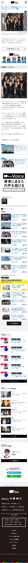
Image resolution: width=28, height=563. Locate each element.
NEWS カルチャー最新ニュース (10, 485)
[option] (4, 201)
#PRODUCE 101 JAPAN (9, 209)
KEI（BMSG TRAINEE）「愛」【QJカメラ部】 (18, 367)
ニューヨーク (14, 400)
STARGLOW (14, 409)
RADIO (11, 522)
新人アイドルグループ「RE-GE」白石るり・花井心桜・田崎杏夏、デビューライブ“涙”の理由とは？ (19, 258)
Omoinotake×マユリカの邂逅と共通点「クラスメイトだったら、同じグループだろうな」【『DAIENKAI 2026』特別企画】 (19, 267)
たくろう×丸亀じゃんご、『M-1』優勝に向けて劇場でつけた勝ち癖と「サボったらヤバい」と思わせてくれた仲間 (19, 249)
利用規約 (14, 548)
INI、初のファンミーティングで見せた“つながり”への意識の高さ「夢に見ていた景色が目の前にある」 (20, 146)
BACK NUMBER (8, 524)
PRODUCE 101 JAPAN (15, 105)
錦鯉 (12, 418)
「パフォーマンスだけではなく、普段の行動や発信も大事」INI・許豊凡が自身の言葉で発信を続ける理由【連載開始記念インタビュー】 (18, 309)
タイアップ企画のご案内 (14, 536)
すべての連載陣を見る (14, 460)
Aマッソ (13, 392)
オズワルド (13, 427)
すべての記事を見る (14, 323)
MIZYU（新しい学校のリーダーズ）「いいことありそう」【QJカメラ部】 (19, 351)
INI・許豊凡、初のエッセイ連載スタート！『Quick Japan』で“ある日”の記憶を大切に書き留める (18, 294)
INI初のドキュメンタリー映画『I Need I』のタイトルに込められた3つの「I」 (18, 301)
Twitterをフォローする (15, 472)
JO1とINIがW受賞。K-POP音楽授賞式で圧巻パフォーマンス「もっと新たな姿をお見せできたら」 (19, 216)
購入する (4, 62)
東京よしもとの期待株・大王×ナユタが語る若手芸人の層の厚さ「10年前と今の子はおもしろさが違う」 (19, 241)
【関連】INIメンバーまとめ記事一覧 (10, 139)
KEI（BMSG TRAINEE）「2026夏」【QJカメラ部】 (18, 341)
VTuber (6, 522)
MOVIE (17, 520)
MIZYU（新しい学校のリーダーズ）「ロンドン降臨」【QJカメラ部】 (19, 375)
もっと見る (14, 436)
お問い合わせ (14, 533)
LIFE (20, 522)
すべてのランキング (14, 381)
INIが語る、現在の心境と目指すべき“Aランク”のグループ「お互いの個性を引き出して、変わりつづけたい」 (20, 160)
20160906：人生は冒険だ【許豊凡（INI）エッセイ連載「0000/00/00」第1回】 (18, 286)
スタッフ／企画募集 (14, 539)
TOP (3, 485)
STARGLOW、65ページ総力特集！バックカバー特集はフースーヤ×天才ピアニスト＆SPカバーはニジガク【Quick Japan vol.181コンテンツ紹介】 (18, 316)
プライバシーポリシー (14, 542)
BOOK (15, 522)
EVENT (20, 524)
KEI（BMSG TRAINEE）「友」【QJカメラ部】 (18, 359)
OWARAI (7, 520)
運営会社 (14, 545)
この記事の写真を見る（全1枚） (13, 48)
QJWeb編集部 (24, 32)
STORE (15, 524)
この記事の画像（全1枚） (6, 197)
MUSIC (12, 520)
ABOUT (14, 530)
